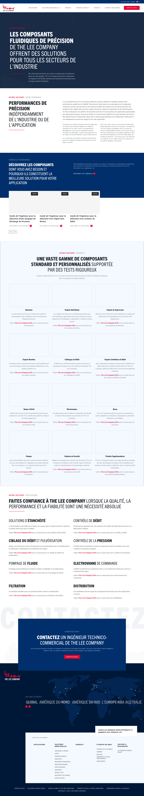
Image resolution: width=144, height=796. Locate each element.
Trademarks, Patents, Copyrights (117, 788)
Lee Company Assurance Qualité (125, 751)
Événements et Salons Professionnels (103, 757)
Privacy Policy (20, 788)
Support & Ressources (112, 8)
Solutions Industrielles (50, 8)
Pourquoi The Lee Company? (105, 749)
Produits (68, 8)
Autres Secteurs (60, 778)
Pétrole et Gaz (59, 772)
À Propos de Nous (82, 8)
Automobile (58, 770)
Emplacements (101, 761)
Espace (57, 753)
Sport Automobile (60, 767)
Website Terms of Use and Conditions (61, 788)
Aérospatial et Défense (61, 751)
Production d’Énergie (61, 764)
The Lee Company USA (23, 323)
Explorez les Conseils (83, 173)
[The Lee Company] (9, 7)
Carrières (99, 752)
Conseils (97, 8)
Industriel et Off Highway (62, 775)
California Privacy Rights (36, 788)
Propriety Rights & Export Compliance (90, 788)
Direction (99, 754)
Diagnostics (58, 759)
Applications (33, 8)
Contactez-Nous (131, 8)
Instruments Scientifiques (62, 761)
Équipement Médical (61, 756)
